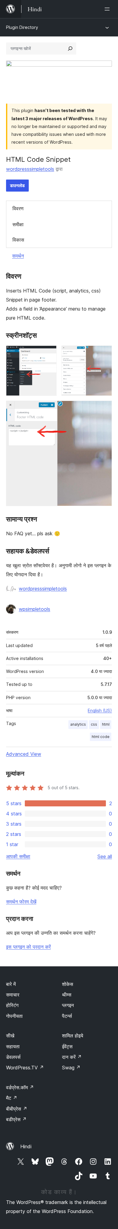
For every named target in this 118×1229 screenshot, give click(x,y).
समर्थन (18, 256)
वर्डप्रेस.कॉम (20, 1087)
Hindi (25, 1146)
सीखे (10, 1036)
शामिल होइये (72, 1036)
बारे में (11, 984)
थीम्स (66, 995)
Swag (71, 1068)
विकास (18, 240)
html (106, 724)
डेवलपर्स (13, 1057)
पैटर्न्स (67, 1016)
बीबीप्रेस (16, 1109)
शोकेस (67, 984)
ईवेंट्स (67, 1046)
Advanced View (23, 754)
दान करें (72, 1057)
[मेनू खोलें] (108, 9)
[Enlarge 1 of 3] (48, 354)
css (94, 724)
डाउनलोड (17, 185)
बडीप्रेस (16, 1119)
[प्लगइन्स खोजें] (70, 48)
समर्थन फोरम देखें (21, 902)
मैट (11, 1098)
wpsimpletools (34, 609)
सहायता (13, 1046)
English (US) (100, 710)
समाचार (12, 995)
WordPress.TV (25, 1068)
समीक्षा (18, 224)
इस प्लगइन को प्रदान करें (28, 947)
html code (101, 736)
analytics (78, 724)
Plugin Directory (22, 27)
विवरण (18, 208)
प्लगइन (68, 1005)
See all (104, 856)
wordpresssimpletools (30, 169)
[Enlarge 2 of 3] (104, 354)
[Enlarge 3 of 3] (104, 409)
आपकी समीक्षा (18, 856)
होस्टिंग (12, 1005)
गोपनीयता (14, 1016)
